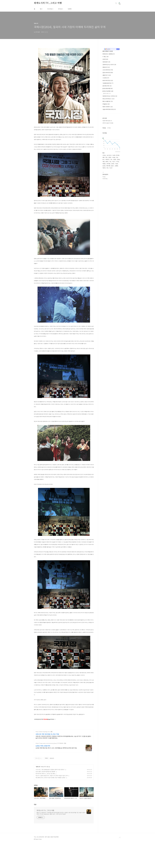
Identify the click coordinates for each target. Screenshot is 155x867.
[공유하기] (39, 758)
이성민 (116, 163)
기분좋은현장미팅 (108, 83)
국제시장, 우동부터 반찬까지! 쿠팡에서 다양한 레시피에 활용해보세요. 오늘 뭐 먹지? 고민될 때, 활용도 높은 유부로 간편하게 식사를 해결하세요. (63, 737)
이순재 (113, 155)
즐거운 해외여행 (108, 88)
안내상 (118, 159)
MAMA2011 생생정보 (109, 54)
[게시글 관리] (41, 758)
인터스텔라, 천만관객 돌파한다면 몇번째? (45, 771)
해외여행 (108, 166)
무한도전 (107, 159)
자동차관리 (106, 62)
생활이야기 (107, 75)
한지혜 (117, 155)
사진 (110, 161)
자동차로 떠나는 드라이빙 (110, 96)
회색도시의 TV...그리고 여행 (48, 3)
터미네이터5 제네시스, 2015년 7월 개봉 (45, 773)
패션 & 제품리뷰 (108, 101)
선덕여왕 (108, 163)
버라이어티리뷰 (108, 80)
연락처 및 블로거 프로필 (108, 123)
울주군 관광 (107, 93)
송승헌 (104, 166)
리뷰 (107, 168)
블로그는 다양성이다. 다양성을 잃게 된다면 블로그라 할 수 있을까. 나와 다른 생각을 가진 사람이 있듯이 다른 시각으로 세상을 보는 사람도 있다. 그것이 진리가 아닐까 (61, 813)
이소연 (110, 168)
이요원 (113, 157)
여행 (103, 161)
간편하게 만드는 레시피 (109, 64)
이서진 (117, 161)
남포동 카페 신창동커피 (43, 746)
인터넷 (105, 59)
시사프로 (106, 78)
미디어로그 (50, 9)
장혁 (106, 157)
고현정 (114, 159)
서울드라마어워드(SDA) (109, 109)
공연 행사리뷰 (107, 86)
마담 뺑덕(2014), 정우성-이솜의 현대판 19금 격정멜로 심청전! (50, 777)
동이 (103, 159)
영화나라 (38, 766)
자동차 (104, 168)
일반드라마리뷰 (108, 72)
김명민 (109, 157)
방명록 (69, 9)
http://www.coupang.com (43, 731)
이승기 (113, 161)
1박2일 (104, 155)
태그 (41, 9)
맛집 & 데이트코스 (108, 98)
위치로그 (60, 9)
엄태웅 (116, 166)
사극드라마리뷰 (108, 70)
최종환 (104, 163)
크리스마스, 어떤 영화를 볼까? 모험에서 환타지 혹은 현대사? (50, 769)
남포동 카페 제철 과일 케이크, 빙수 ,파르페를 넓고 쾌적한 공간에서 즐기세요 (56, 748)
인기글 (109, 128)
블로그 (112, 166)
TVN (111, 159)
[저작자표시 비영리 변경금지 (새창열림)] (52, 758)
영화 (103, 157)
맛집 (117, 157)
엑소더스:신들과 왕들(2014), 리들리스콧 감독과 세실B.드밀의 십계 (52, 775)
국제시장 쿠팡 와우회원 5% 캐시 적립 (47, 734)
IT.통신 (105, 56)
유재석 (106, 161)
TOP (120, 837)
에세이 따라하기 (108, 106)
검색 (116, 3)
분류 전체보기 (108, 51)
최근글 (104, 128)
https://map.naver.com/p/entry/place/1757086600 (49, 743)
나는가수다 (109, 155)
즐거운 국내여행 (108, 91)
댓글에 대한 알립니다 (107, 120)
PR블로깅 (106, 104)
